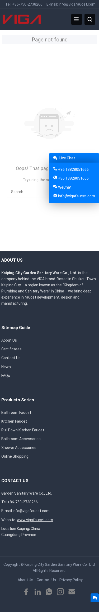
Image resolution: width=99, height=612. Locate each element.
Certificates (11, 349)
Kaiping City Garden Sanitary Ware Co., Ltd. (60, 564)
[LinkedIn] (37, 592)
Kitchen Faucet (14, 421)
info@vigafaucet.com (77, 4)
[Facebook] (26, 592)
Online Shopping (15, 456)
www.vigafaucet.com (35, 520)
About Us (9, 340)
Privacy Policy (71, 580)
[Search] (89, 19)
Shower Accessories (18, 447)
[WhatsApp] (49, 592)
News (6, 367)
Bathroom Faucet (16, 412)
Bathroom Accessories (21, 439)
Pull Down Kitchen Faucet (22, 430)
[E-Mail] (72, 592)
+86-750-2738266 (27, 4)
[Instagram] (60, 592)
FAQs (5, 375)
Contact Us (11, 358)
